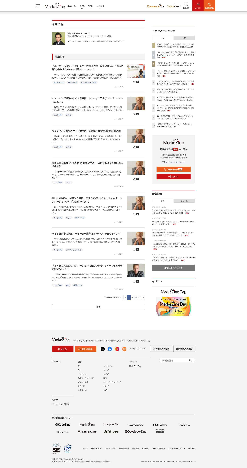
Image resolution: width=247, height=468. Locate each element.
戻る (98, 306)
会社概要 (145, 448)
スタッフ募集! (110, 448)
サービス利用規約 (158, 448)
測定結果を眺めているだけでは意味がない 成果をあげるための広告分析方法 (87, 164)
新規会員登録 (174, 169)
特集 (90, 5)
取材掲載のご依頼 (184, 348)
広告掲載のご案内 (161, 348)
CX (79, 370)
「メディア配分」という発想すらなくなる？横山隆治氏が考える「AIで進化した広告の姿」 (175, 82)
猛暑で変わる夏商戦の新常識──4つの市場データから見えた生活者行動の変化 (176, 90)
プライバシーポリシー (176, 448)
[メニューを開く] (37, 5)
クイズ (106, 374)
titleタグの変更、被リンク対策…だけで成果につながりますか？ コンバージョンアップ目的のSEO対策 (87, 199)
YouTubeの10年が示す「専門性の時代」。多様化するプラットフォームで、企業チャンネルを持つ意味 (176, 54)
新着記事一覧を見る (174, 267)
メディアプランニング (112, 382)
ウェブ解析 (57, 115)
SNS (105, 390)
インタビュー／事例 (88, 82)
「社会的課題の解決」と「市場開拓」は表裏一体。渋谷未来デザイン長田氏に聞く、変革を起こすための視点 (173, 244)
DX (79, 366)
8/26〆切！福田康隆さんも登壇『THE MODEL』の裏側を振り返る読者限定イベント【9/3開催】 (173, 211)
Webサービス (58, 82)
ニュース (72, 5)
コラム (68, 115)
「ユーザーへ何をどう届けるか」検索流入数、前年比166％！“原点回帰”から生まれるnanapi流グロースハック (87, 67)
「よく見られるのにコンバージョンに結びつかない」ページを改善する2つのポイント (87, 267)
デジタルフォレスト (73, 249)
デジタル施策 (83, 382)
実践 (67, 285)
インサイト (82, 374)
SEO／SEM (72, 82)
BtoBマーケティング (85, 378)
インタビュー (108, 366)
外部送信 (191, 448)
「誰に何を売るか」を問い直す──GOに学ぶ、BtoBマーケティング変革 (175, 125)
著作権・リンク (96, 448)
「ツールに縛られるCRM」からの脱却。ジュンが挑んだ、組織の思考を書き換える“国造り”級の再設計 (176, 73)
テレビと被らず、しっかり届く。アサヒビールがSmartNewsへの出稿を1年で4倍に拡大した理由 (175, 45)
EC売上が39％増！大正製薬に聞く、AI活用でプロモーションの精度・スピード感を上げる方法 (173, 233)
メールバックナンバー (175, 162)
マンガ (106, 370)
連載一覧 (81, 386)
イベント (101, 5)
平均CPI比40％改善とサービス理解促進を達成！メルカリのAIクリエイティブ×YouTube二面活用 (175, 98)
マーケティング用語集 (60, 404)
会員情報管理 (124, 448)
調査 (105, 378)
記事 (82, 5)
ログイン (175, 176)
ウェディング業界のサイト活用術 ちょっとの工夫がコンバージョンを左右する (87, 100)
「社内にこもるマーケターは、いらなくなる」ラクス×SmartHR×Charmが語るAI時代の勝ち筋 (175, 63)
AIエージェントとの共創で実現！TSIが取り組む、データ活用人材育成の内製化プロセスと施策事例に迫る (175, 108)
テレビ (106, 386)
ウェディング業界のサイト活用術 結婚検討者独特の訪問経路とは (86, 130)
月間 (184, 38)
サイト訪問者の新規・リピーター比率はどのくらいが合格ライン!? (86, 233)
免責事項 (135, 448)
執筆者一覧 (82, 390)
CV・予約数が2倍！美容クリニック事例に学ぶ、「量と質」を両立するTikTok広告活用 (175, 117)
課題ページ (77, 285)
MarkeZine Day (135, 366)
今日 (163, 38)
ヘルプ (85, 448)
